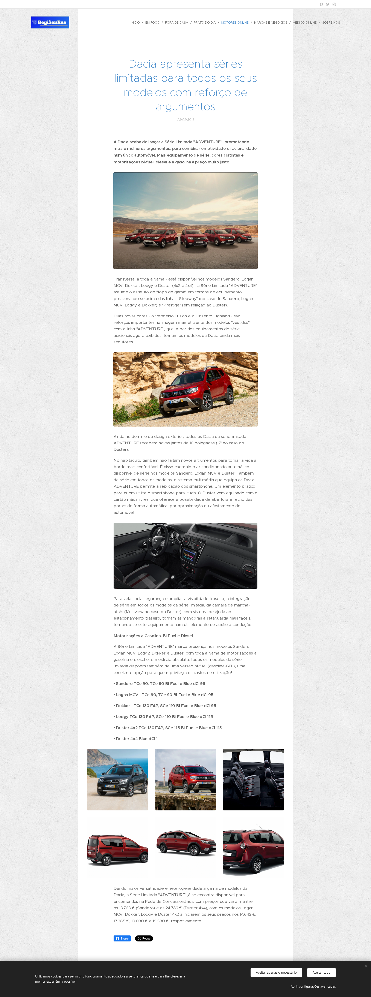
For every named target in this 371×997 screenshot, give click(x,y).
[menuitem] (136, 22)
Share (124, 938)
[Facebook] (321, 4)
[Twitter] (327, 4)
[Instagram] (334, 4)
